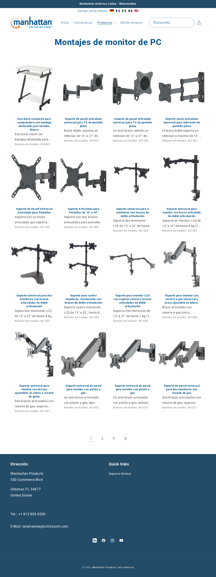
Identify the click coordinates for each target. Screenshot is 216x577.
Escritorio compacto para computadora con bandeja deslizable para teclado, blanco (34, 124)
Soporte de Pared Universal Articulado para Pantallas (34, 210)
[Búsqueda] (189, 22)
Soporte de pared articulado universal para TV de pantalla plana (83, 122)
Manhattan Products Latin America (113, 567)
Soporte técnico (120, 473)
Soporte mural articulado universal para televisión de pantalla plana (181, 122)
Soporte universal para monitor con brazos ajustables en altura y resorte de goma (34, 391)
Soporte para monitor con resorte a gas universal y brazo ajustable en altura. (182, 299)
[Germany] (112, 11)
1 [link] (91, 439)
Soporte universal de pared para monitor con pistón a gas (83, 389)
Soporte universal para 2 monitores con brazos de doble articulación (132, 212)
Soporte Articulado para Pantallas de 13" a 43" (83, 210)
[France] (118, 11)
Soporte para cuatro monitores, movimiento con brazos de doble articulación (83, 299)
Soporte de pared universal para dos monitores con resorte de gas (182, 389)
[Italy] (124, 11)
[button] (106, 22)
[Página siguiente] (125, 438)
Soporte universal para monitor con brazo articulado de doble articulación (182, 212)
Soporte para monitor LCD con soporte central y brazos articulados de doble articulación (132, 301)
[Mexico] (130, 11)
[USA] (136, 11)
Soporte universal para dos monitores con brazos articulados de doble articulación (34, 301)
